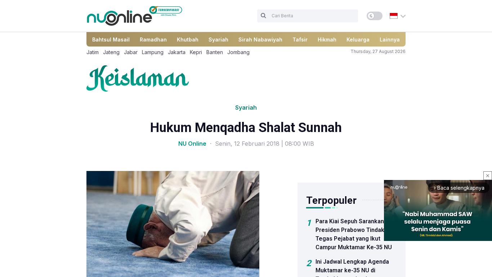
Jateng (111, 52)
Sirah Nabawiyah (260, 39)
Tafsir (300, 39)
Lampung (153, 52)
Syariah (218, 39)
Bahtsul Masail (111, 39)
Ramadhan (153, 39)
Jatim (92, 52)
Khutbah (187, 39)
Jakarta (176, 52)
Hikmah (327, 39)
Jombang (238, 52)
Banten (214, 52)
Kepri (196, 52)
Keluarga (358, 39)
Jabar (131, 52)
